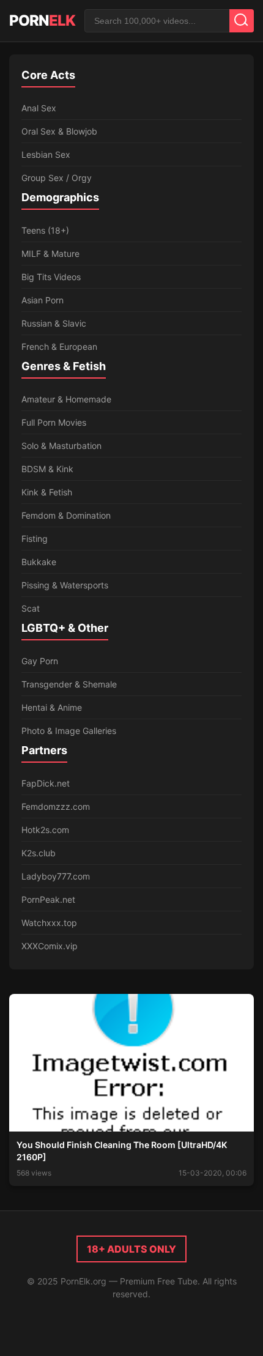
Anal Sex (38, 108)
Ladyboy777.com (55, 876)
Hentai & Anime (51, 707)
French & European (59, 346)
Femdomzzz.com (55, 806)
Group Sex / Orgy (56, 177)
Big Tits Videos (51, 277)
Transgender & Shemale (69, 684)
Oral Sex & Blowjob (59, 131)
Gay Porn (39, 661)
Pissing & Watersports (64, 585)
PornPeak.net (48, 899)
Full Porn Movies (53, 422)
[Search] (241, 20)
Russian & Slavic (53, 323)
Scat (30, 608)
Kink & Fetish (46, 492)
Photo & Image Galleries (68, 730)
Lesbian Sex (45, 154)
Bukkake (38, 562)
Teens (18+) (45, 230)
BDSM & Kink (47, 469)
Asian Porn (42, 300)
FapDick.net (45, 783)
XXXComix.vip (49, 946)
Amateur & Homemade (66, 399)
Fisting (34, 538)
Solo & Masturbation (61, 445)
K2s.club (38, 853)
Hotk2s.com (45, 829)
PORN (42, 20)
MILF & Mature (50, 253)
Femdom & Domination (66, 515)
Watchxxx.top (49, 922)
